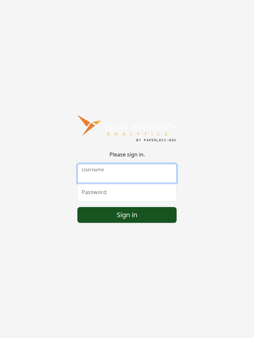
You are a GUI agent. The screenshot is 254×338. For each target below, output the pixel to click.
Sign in (127, 215)
